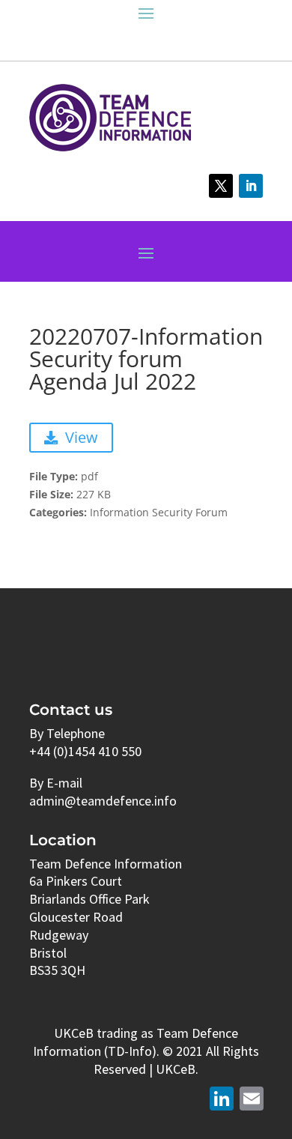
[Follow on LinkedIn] (251, 186)
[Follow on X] (221, 186)
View (81, 437)
